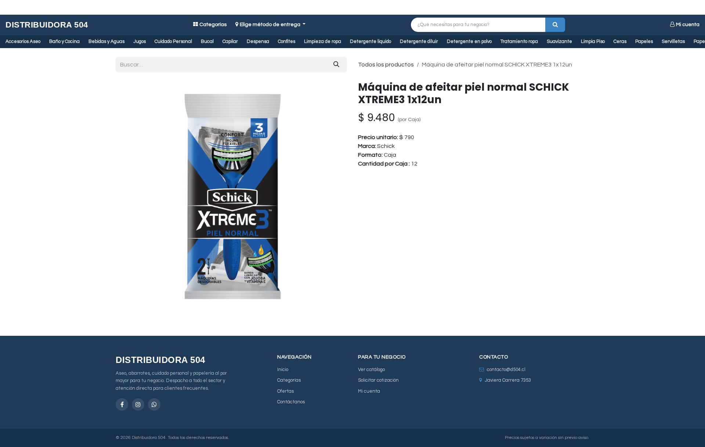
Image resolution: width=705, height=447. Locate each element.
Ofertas (285, 391)
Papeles (644, 41)
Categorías (213, 24)
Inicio (282, 369)
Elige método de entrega (270, 24)
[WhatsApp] (154, 404)
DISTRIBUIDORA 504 (47, 24)
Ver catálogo (371, 369)
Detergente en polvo (469, 41)
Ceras (620, 41)
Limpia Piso (593, 41)
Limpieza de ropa (322, 41)
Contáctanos (291, 401)
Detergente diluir (419, 41)
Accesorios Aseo (23, 41)
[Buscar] (555, 25)
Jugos (139, 41)
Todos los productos (386, 65)
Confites (286, 41)
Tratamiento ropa (519, 41)
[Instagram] (138, 404)
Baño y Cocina (64, 41)
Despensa (258, 41)
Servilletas (673, 41)
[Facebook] (122, 404)
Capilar (230, 41)
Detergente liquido (370, 41)
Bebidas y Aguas (106, 41)
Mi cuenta (687, 24)
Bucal (207, 41)
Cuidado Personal (173, 41)
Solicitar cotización (378, 380)
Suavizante (559, 41)
